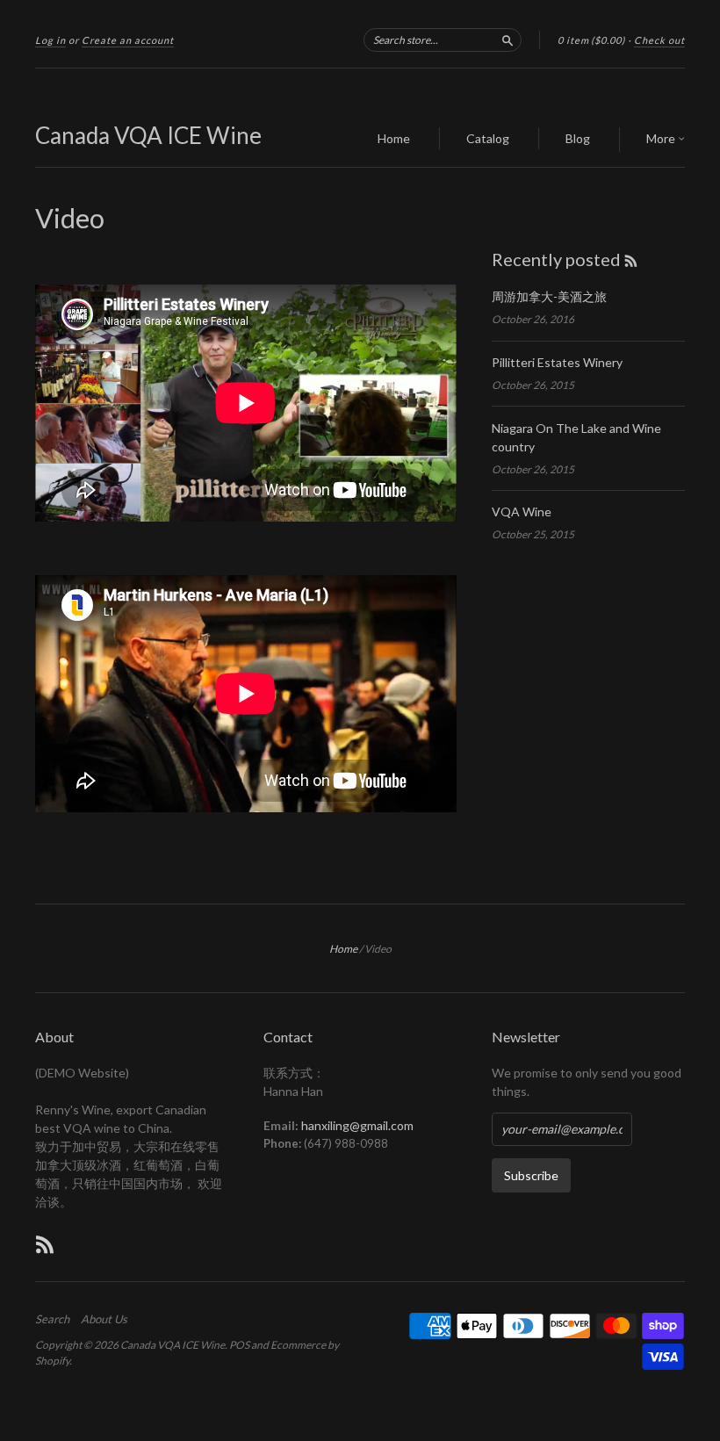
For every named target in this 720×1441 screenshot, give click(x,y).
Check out (659, 40)
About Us (104, 1319)
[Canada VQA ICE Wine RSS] (44, 1244)
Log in (50, 40)
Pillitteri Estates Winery (557, 362)
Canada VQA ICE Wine (148, 135)
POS (239, 1344)
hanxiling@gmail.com (357, 1125)
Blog (577, 138)
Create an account (128, 40)
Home (394, 138)
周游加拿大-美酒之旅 (549, 296)
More (662, 138)
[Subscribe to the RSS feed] (630, 259)
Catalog (487, 138)
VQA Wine (521, 511)
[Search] (507, 39)
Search (52, 1319)
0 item (591, 40)
